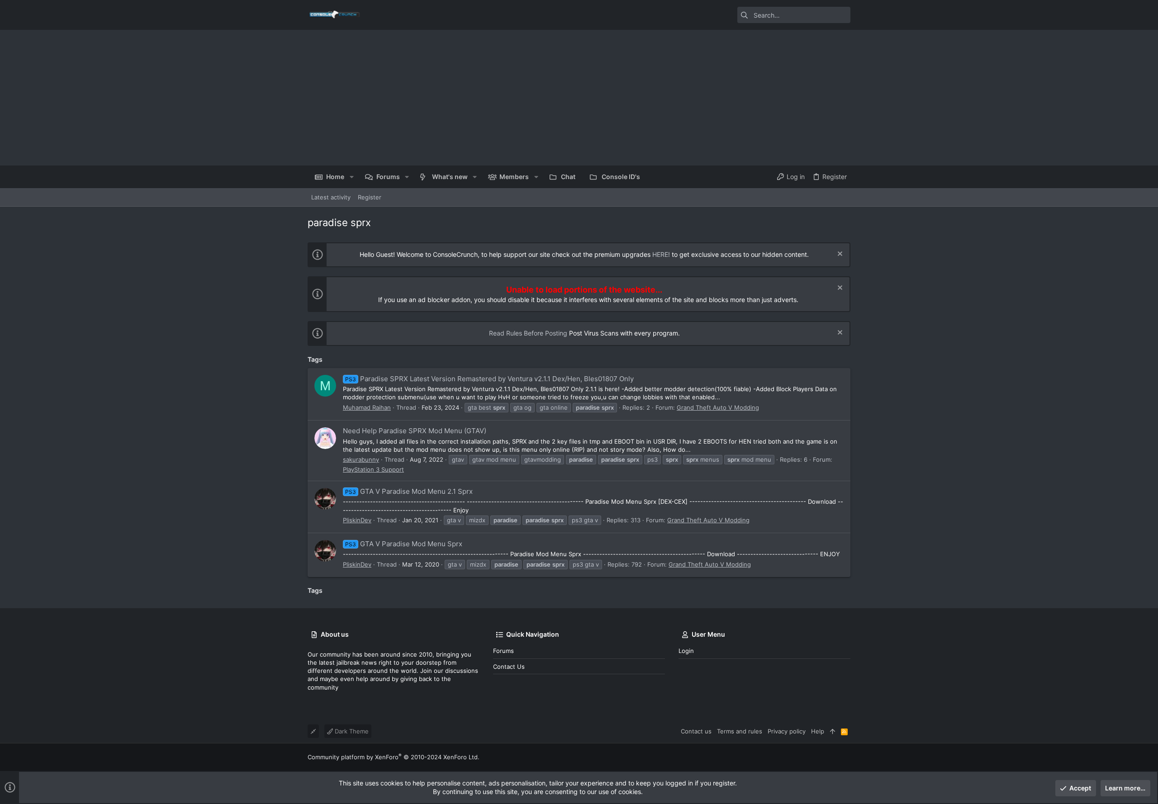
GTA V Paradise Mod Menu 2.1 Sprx (409, 491)
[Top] (832, 731)
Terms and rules (739, 731)
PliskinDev (357, 520)
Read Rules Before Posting (528, 333)
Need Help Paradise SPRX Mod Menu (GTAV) (414, 430)
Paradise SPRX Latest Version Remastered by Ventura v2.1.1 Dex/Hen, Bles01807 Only (489, 378)
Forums (503, 650)
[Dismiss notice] (839, 255)
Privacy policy (787, 731)
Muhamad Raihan (367, 407)
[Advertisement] (579, 97)
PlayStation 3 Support (373, 469)
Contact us (509, 666)
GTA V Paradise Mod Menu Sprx (403, 543)
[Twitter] (846, 757)
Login (686, 650)
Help (817, 731)
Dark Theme (351, 731)
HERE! (661, 254)
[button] (351, 176)
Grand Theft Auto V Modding (718, 407)
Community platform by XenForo (393, 757)
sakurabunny (361, 459)
